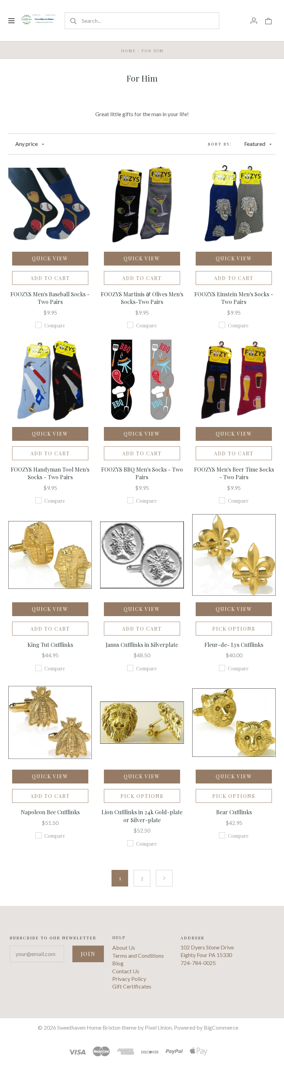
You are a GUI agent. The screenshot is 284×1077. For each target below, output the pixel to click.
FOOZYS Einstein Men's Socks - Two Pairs (233, 297)
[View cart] (268, 20)
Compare (54, 325)
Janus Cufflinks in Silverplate (142, 644)
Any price (26, 143)
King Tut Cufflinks (50, 644)
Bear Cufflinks (234, 812)
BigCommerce (221, 1027)
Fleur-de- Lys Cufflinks (233, 644)
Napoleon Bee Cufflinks (50, 812)
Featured (254, 143)
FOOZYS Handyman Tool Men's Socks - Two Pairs (50, 473)
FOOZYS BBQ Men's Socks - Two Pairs (142, 473)
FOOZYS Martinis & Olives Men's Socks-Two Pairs (142, 297)
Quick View (50, 258)
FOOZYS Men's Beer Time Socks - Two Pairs (234, 473)
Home (128, 50)
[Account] (254, 20)
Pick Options (233, 628)
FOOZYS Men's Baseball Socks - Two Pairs (50, 297)
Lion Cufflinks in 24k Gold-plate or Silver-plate (142, 815)
